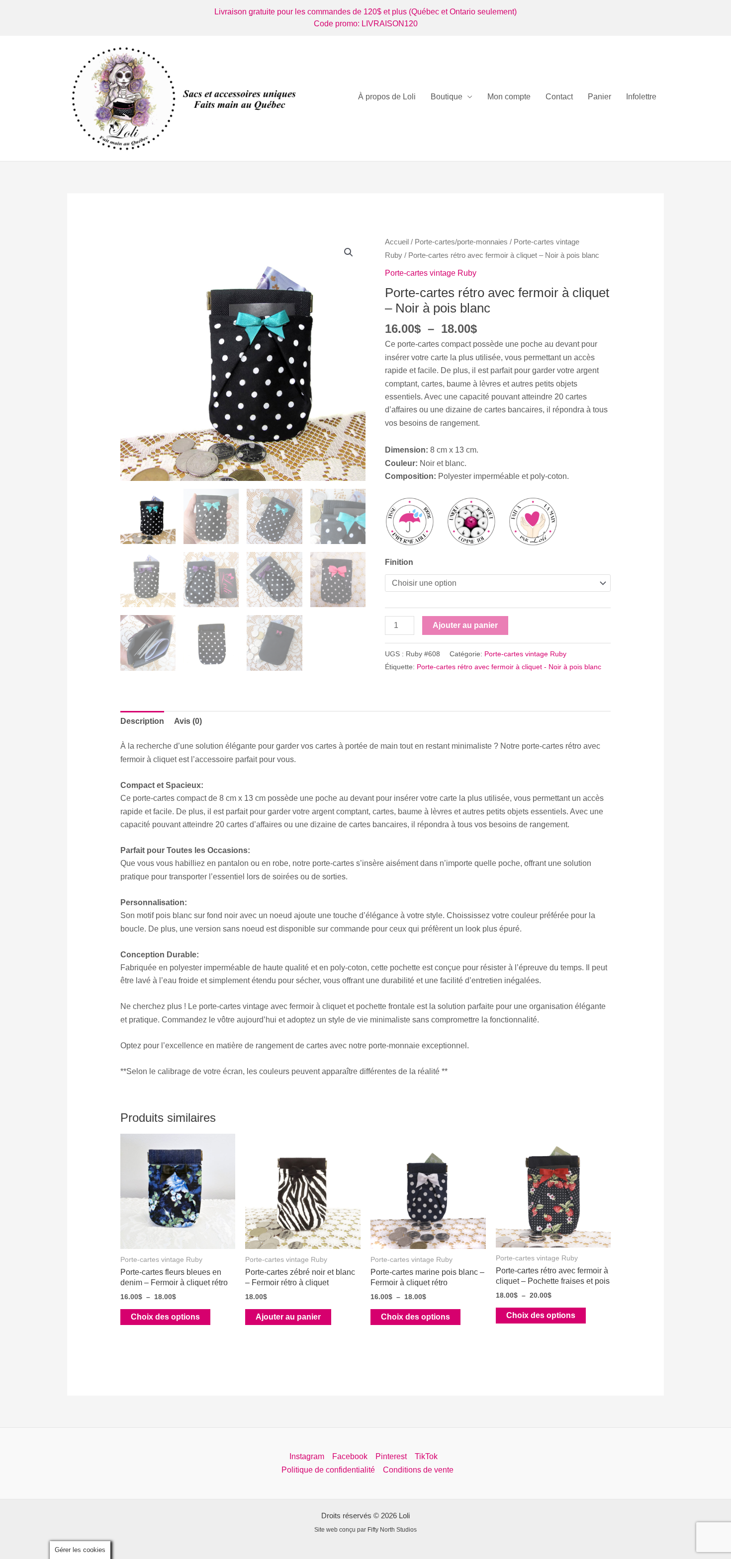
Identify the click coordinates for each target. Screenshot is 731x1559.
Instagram (306, 1456)
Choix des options (165, 1317)
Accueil (397, 242)
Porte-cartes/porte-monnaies (461, 242)
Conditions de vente (418, 1470)
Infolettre (641, 96)
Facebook (349, 1456)
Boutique (446, 96)
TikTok (426, 1456)
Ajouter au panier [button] (288, 1317)
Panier (599, 96)
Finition (399, 562)
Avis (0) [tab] (188, 721)
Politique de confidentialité (328, 1470)
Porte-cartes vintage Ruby (430, 273)
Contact (559, 96)
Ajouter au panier (465, 625)
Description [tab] (142, 721)
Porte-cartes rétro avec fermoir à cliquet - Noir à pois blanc (509, 667)
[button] (349, 252)
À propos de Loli (387, 96)
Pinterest (391, 1456)
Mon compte (509, 96)
